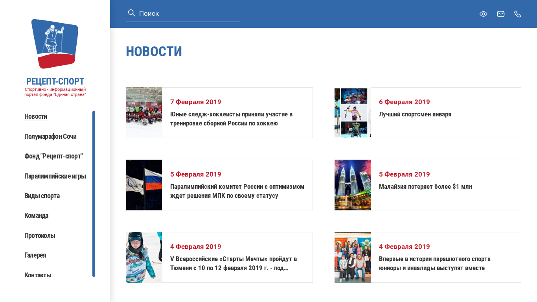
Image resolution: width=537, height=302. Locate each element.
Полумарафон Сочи (50, 136)
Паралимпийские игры (55, 176)
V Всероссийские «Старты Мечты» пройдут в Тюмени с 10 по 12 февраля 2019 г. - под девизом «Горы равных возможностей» (233, 264)
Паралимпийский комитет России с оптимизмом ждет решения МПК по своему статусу (237, 190)
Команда (36, 215)
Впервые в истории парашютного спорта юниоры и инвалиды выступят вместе (435, 263)
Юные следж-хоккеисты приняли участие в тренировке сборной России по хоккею (231, 118)
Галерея (35, 255)
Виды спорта (41, 196)
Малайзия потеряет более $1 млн (425, 186)
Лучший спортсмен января (415, 114)
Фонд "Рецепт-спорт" (53, 156)
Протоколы (39, 235)
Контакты (37, 275)
